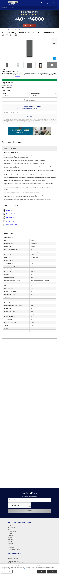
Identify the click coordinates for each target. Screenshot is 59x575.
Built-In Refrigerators (20, 29)
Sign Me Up (29, 510)
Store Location (14, 553)
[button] (4, 2)
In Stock (10, 533)
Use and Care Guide (12, 214)
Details (53, 79)
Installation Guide (11, 217)
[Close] (56, 566)
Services (10, 541)
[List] (35, 2)
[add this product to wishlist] (54, 43)
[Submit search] (55, 7)
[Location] (41, 2)
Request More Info (30, 100)
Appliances (4, 29)
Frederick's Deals (12, 527)
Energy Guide (10, 221)
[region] (29, 569)
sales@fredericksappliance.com (20, 562)
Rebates (10, 529)
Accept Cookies (41, 571)
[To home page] (13, 2)
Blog (9, 545)
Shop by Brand (12, 531)
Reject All (52, 571)
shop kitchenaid (29, 25)
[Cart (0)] (54, 2)
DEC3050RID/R (9, 87)
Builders (10, 537)
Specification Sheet (11, 224)
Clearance (10, 535)
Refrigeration (11, 29)
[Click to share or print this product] (54, 39)
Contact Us (11, 547)
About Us (10, 543)
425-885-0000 (15, 561)
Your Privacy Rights (7, 571)
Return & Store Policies (14, 549)
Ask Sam (29, 116)
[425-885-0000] (47, 2)
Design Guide (10, 210)
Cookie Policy (27, 568)
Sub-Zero (10, 85)
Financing (10, 539)
